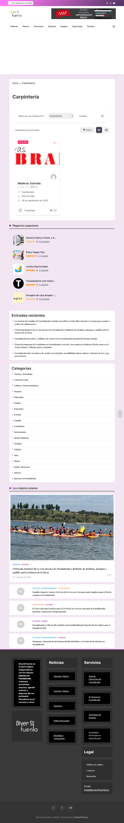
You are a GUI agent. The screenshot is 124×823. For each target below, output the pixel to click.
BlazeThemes (81, 817)
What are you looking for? (31, 116)
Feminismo (19, 426)
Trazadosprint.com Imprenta (41, 281)
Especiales (77, 26)
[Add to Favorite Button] (54, 143)
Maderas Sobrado (29, 183)
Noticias (14, 26)
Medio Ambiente (21, 438)
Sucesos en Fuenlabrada (25, 478)
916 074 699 (28, 196)
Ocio (16, 455)
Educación (18, 397)
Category (53, 116)
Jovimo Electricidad (37, 266)
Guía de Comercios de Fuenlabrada (95, 679)
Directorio (38, 26)
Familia (17, 420)
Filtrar (88, 130)
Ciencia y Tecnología (23, 374)
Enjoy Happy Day (35, 252)
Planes (26, 26)
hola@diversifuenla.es (96, 790)
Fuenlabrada (28, 192)
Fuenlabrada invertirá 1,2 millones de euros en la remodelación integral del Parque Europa (56, 338)
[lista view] (106, 130)
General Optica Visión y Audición (41, 238)
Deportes (58, 706)
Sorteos (91, 26)
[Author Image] (53, 177)
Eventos (17, 414)
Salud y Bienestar (22, 467)
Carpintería (29, 210)
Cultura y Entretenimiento (26, 385)
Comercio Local (21, 379)
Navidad (17, 443)
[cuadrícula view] (99, 130)
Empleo (64, 26)
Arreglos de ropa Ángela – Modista (41, 295)
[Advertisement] (62, 53)
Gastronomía (20, 432)
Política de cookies (94, 764)
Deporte (52, 26)
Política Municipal (61, 721)
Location (83, 116)
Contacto (90, 770)
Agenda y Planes (61, 676)
